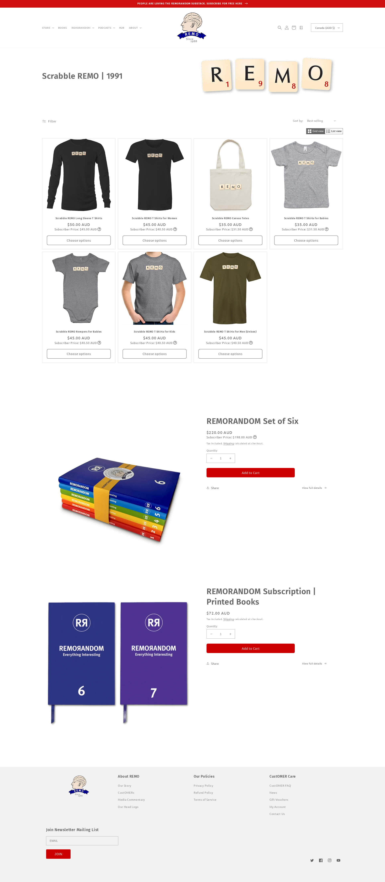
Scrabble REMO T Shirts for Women (154, 218)
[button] (48, 28)
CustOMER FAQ (280, 785)
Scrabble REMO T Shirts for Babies (306, 218)
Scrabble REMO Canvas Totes (230, 218)
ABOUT (133, 27)
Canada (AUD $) (325, 27)
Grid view (318, 131)
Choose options (79, 240)
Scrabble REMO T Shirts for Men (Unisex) (230, 331)
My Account (278, 806)
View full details (312, 487)
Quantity (212, 450)
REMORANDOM (81, 27)
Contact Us (277, 813)
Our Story (124, 785)
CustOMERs (126, 792)
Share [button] (215, 488)
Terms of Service (205, 799)
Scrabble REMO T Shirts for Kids (154, 331)
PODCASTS (104, 27)
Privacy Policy (203, 785)
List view (336, 131)
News (273, 792)
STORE (46, 27)
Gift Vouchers (279, 799)
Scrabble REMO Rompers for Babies (79, 331)
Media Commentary (131, 799)
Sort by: (298, 120)
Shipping (228, 443)
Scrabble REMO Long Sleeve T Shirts (79, 218)
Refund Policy (203, 792)
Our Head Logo (128, 806)
